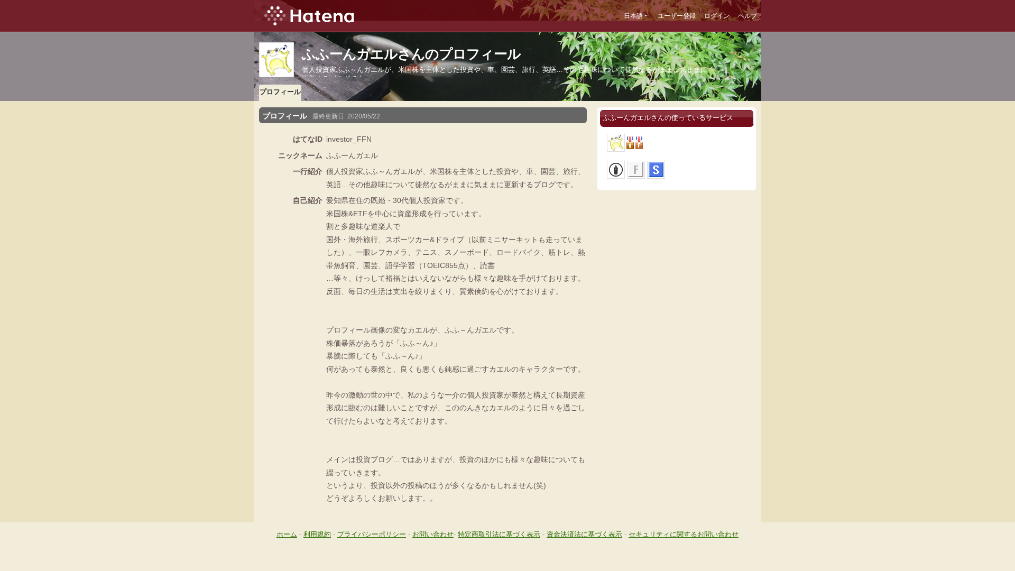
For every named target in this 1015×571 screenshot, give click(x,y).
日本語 (633, 16)
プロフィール (280, 92)
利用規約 (317, 534)
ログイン (717, 16)
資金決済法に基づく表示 (584, 534)
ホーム (286, 534)
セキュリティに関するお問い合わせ (684, 534)
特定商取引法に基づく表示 (499, 534)
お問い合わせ (433, 534)
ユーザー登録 (677, 16)
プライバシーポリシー (371, 534)
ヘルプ (747, 16)
